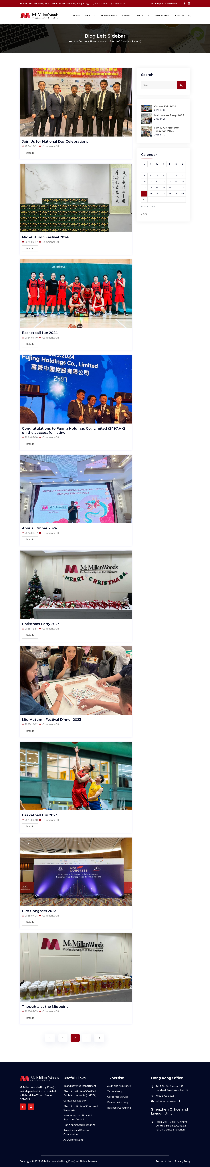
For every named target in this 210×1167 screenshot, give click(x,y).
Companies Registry (75, 1100)
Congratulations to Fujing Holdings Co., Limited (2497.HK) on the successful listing (73, 430)
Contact (141, 15)
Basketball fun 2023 (39, 815)
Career (126, 15)
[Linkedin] (189, 3)
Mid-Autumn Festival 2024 (45, 237)
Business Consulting (119, 1107)
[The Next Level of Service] (39, 16)
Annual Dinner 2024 (39, 528)
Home (76, 15)
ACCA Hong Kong (73, 1139)
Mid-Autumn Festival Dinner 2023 (51, 720)
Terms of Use (163, 1161)
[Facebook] (184, 3)
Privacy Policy (182, 1161)
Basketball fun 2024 (40, 333)
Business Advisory (117, 1102)
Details (30, 152)
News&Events (109, 15)
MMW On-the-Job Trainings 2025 (166, 129)
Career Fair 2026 (165, 106)
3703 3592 (101, 3)
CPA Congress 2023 (39, 911)
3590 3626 (119, 3)
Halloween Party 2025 (169, 115)
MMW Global (162, 15)
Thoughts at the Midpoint (45, 1007)
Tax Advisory (114, 1091)
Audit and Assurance (119, 1086)
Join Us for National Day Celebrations (55, 141)
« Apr (144, 214)
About (89, 15)
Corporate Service (117, 1096)
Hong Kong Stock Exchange (79, 1125)
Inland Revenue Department (79, 1086)
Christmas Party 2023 (40, 624)
